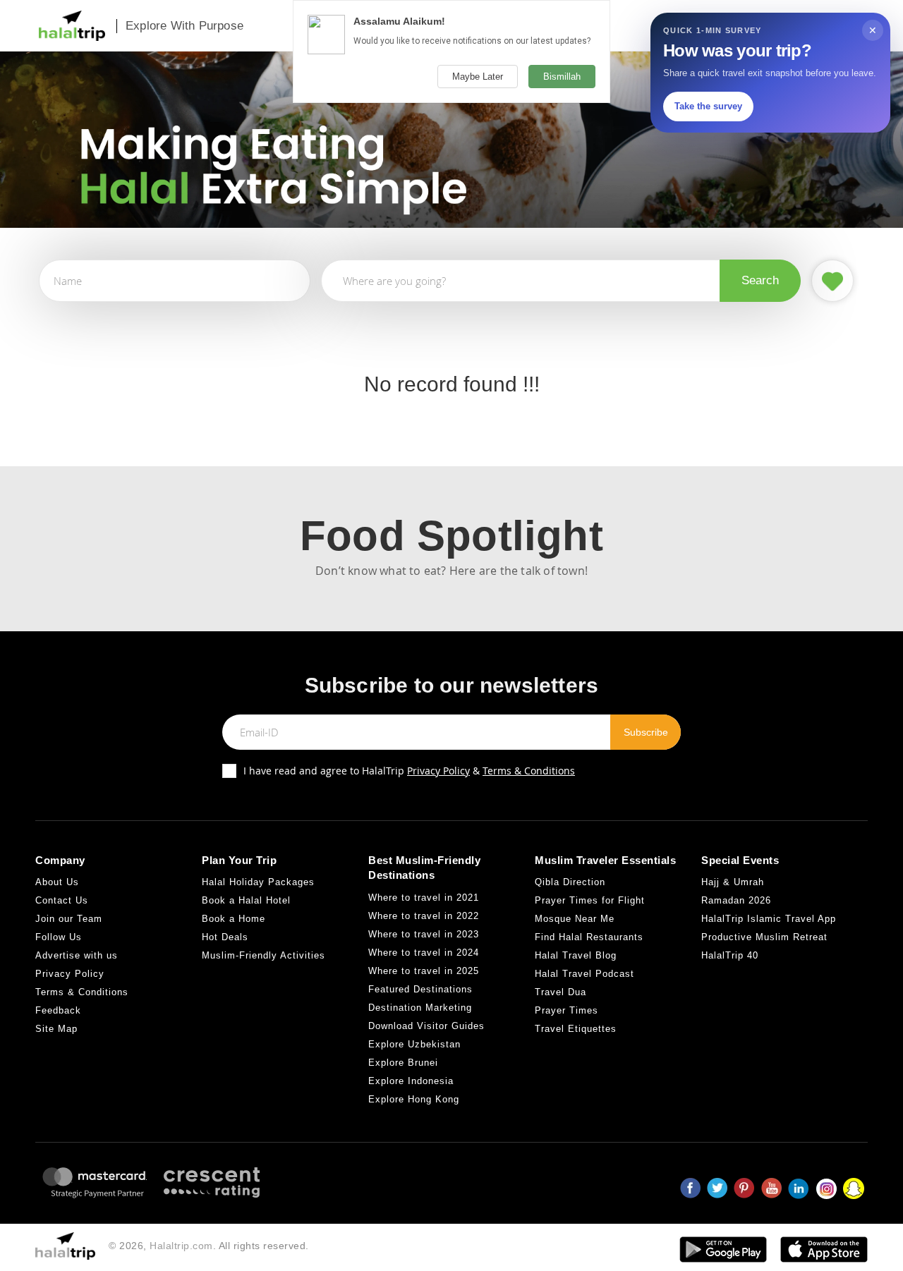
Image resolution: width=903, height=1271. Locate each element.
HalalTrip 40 (729, 955)
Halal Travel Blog (576, 955)
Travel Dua (560, 992)
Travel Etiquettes (576, 1028)
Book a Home (233, 918)
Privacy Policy (438, 770)
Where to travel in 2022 (423, 916)
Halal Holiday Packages (258, 882)
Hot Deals (225, 937)
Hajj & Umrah (732, 882)
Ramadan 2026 (736, 900)
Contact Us (61, 900)
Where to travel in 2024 (423, 952)
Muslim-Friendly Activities (263, 955)
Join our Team (68, 918)
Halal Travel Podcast (584, 973)
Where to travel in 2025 (423, 971)
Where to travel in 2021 (423, 897)
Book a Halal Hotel (246, 900)
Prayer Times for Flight (590, 900)
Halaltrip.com (181, 1245)
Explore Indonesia (411, 1081)
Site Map (56, 1028)
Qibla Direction (570, 882)
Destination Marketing (420, 1007)
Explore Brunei (403, 1062)
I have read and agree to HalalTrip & (409, 770)
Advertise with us (76, 955)
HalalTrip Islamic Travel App (768, 918)
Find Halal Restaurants (589, 937)
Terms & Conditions (529, 770)
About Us (57, 882)
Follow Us (58, 937)
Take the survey (708, 106)
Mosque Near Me (574, 918)
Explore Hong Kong (413, 1099)
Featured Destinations (420, 989)
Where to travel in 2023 (423, 934)
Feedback (58, 1010)
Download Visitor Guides (426, 1026)
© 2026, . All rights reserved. (209, 1245)
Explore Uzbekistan (414, 1044)
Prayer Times (566, 1010)
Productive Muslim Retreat (764, 937)
